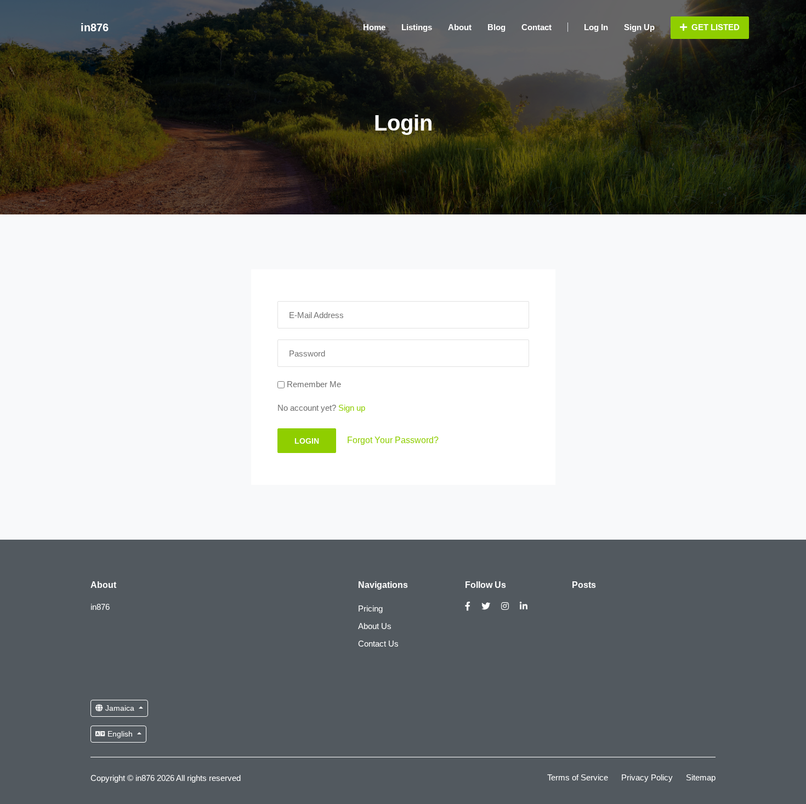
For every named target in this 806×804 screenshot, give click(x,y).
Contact (536, 27)
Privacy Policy (647, 777)
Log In (596, 27)
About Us (374, 626)
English (120, 733)
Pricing (370, 608)
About (460, 27)
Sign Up (639, 27)
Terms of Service (577, 777)
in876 (95, 27)
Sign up (351, 407)
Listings (416, 27)
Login (306, 441)
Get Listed (714, 27)
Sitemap (701, 777)
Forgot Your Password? (393, 439)
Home (374, 27)
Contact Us (378, 643)
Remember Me (313, 384)
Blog (496, 27)
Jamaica (120, 708)
